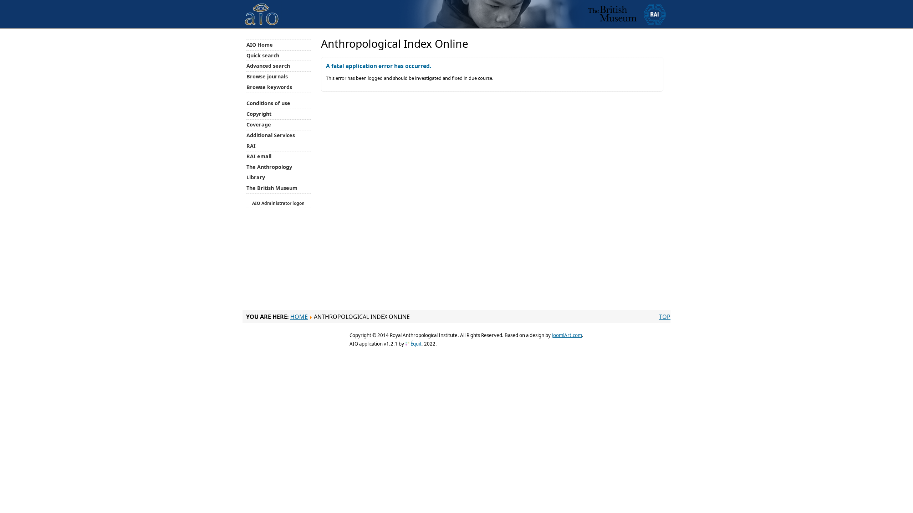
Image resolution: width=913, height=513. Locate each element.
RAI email (258, 156)
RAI (251, 145)
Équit (416, 344)
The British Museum (271, 188)
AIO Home (259, 44)
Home (299, 317)
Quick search (262, 55)
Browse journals (267, 76)
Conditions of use (268, 103)
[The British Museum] (612, 14)
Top (664, 317)
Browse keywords (269, 87)
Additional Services (270, 135)
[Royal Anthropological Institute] (654, 14)
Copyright (258, 113)
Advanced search (268, 65)
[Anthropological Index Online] (262, 8)
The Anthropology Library (269, 172)
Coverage (258, 124)
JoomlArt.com (567, 335)
